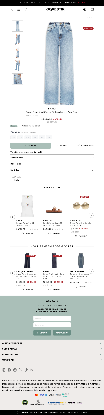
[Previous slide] (12, 217)
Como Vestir (16, 157)
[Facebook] (9, 370)
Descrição (15, 163)
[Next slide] (91, 215)
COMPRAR (30, 145)
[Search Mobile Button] (26, 9)
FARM (52, 108)
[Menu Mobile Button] (18, 9)
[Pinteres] (15, 370)
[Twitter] (21, 370)
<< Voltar (90, 17)
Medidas (14, 170)
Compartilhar (87, 146)
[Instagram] (3, 370)
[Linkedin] (31, 370)
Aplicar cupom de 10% (31, 126)
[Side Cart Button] (92, 9)
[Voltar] (11, 9)
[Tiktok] (26, 370)
